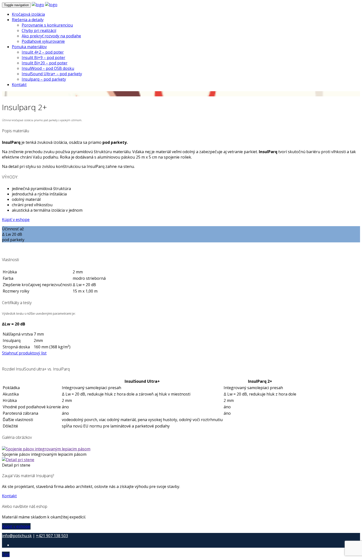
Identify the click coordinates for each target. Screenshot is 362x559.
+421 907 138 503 (52, 535)
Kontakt (19, 84)
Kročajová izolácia (28, 14)
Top (6, 554)
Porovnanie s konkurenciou (47, 25)
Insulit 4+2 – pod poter (43, 52)
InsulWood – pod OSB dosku (48, 68)
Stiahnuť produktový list (24, 353)
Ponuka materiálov (29, 46)
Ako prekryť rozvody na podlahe (51, 36)
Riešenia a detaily (28, 19)
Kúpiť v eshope (16, 219)
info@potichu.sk (17, 535)
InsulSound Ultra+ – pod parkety (52, 73)
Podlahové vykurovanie (43, 41)
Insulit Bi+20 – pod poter (44, 63)
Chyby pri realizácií (39, 30)
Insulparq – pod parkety (44, 79)
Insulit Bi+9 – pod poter (43, 57)
